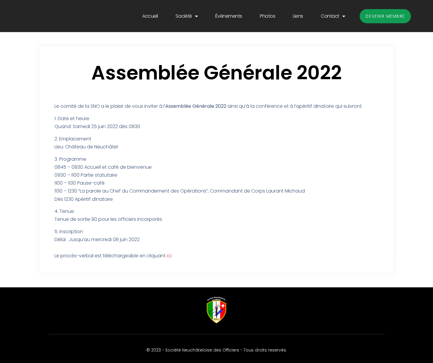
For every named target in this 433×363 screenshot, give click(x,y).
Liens (298, 16)
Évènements (228, 16)
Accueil (150, 16)
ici (169, 255)
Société (184, 16)
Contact (330, 16)
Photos (267, 16)
